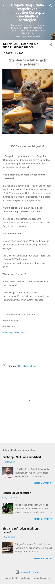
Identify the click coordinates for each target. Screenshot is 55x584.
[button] (51, 44)
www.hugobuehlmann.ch (14, 332)
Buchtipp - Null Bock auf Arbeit (21, 457)
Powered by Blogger (29, 572)
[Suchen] (51, 6)
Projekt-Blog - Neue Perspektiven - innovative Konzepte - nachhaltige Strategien (28, 12)
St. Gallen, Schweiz (27, 366)
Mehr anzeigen (43, 483)
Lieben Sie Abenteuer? (16, 492)
